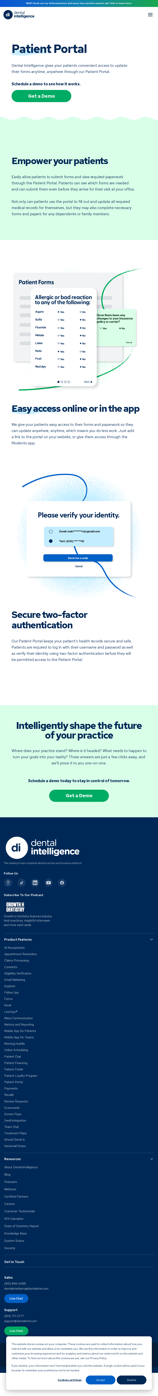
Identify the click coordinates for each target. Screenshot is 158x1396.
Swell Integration (15, 1120)
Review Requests (16, 1101)
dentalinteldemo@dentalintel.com (26, 1289)
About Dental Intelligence (21, 1167)
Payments (11, 1088)
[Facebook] (62, 882)
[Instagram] (8, 882)
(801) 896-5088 (15, 1284)
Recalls (9, 1095)
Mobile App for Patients (20, 1031)
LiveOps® (10, 1012)
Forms (8, 999)
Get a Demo (41, 96)
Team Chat (11, 1127)
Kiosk (7, 1005)
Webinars (10, 1189)
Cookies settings (70, 1380)
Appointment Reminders (20, 954)
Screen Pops (12, 1114)
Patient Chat (12, 1057)
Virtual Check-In (14, 1140)
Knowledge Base (15, 1233)
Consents (10, 967)
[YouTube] (48, 882)
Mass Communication (18, 1018)
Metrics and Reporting (19, 1025)
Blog (7, 1175)
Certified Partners (16, 1197)
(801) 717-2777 (14, 1316)
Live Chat (16, 1298)
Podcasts (10, 1182)
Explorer (9, 986)
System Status (14, 1241)
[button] (79, 939)
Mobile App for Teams (19, 1037)
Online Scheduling (16, 1050)
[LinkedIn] (35, 882)
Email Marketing (14, 980)
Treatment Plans (15, 1133)
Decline (131, 1380)
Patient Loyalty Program (20, 1076)
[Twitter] (21, 882)
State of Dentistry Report (21, 1226)
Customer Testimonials (19, 1211)
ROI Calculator (14, 1219)
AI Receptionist (14, 948)
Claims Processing (16, 960)
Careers (9, 1204)
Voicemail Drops (15, 1146)
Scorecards (11, 1108)
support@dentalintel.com (20, 1321)
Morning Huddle (14, 1044)
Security (9, 1248)
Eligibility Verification (17, 973)
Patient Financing (15, 1063)
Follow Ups (11, 992)
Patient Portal (13, 1082)
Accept (100, 1380)
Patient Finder (13, 1069)
